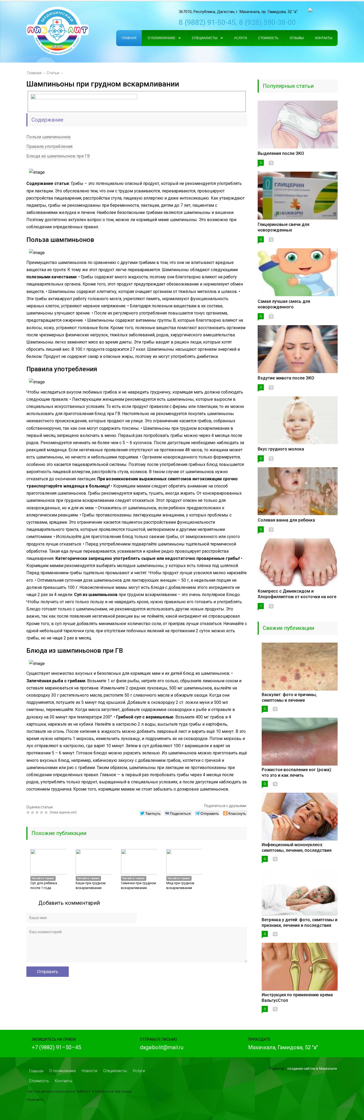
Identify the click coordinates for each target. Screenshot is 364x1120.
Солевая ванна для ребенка (286, 520)
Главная (36, 1071)
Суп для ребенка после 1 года (43, 885)
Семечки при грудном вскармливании (138, 885)
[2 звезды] (33, 812)
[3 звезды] (37, 812)
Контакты (63, 1081)
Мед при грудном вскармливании (180, 885)
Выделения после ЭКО (281, 153)
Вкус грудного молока (281, 449)
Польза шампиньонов (48, 136)
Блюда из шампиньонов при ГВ (58, 156)
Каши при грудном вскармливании (91, 885)
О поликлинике (62, 1071)
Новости (89, 1071)
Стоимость (39, 1081)
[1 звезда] (28, 812)
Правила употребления (49, 146)
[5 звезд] (47, 812)
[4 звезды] (42, 812)
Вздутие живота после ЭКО (286, 378)
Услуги (139, 1071)
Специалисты (115, 1071)
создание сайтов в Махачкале (312, 1069)
